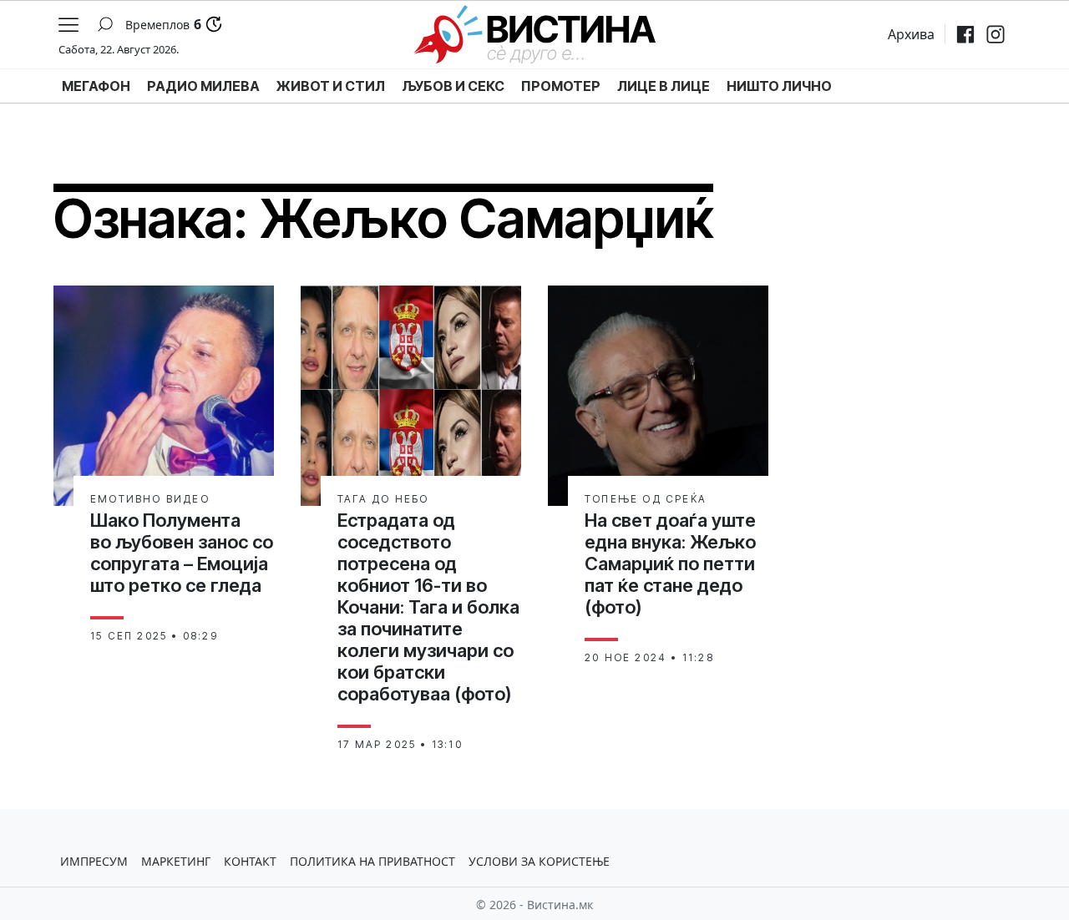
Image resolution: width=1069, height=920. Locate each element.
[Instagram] (995, 34)
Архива (911, 34)
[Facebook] (965, 34)
